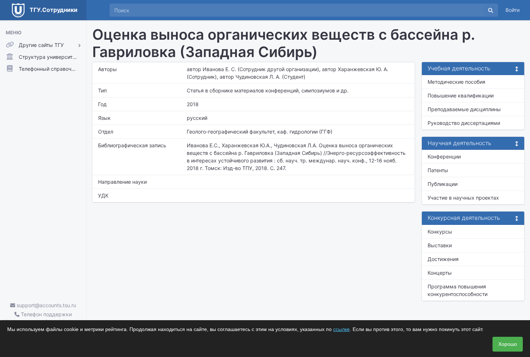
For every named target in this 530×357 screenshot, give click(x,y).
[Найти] (491, 10)
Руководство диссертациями (464, 123)
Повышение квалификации (461, 95)
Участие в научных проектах (463, 198)
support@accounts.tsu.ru (45, 305)
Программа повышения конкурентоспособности (457, 290)
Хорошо (507, 344)
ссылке (341, 329)
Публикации (443, 184)
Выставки (440, 245)
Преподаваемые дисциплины (464, 109)
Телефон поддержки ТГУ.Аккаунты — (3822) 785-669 (43, 318)
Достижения (443, 259)
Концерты (440, 273)
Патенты (438, 170)
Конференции (444, 156)
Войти (512, 10)
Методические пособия (456, 82)
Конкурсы (440, 231)
